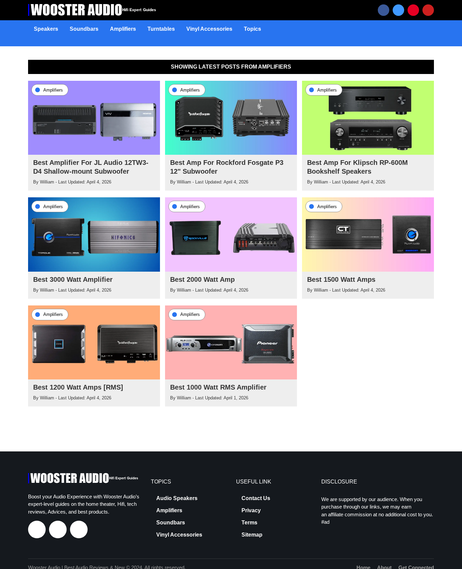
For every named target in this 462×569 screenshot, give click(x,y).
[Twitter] (398, 10)
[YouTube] (428, 10)
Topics (252, 29)
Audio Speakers (177, 498)
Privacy (251, 510)
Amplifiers (123, 29)
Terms (249, 522)
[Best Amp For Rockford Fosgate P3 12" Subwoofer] (231, 117)
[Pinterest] (413, 10)
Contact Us (255, 498)
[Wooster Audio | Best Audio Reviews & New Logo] (93, 10)
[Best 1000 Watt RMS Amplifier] (231, 342)
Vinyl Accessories (209, 29)
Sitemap (251, 535)
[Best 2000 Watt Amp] (231, 234)
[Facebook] (383, 10)
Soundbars (84, 29)
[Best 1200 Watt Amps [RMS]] (94, 342)
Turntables (161, 29)
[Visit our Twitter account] (58, 529)
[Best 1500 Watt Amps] (368, 234)
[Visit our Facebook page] (37, 529)
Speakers (46, 29)
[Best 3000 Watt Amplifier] (94, 234)
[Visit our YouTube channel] (79, 529)
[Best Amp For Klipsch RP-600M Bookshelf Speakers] (368, 117)
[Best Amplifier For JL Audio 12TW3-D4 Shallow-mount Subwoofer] (94, 117)
